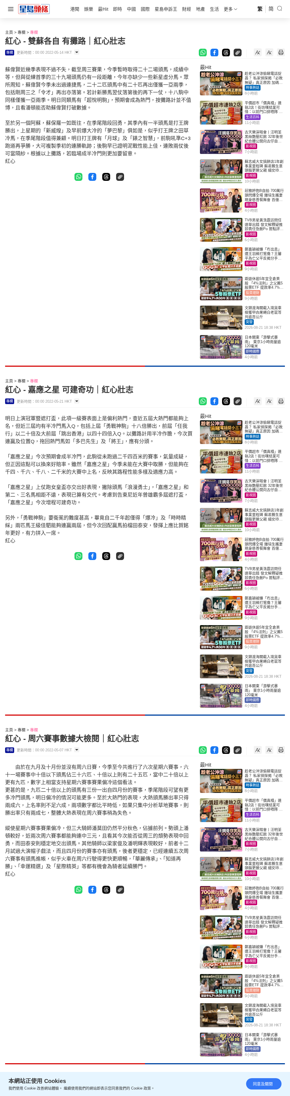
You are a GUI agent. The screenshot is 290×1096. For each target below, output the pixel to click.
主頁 (9, 32)
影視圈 (251, 146)
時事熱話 (252, 87)
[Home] (34, 9)
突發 (249, 322)
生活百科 (252, 117)
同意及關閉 (263, 1084)
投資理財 (252, 293)
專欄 (21, 32)
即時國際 (252, 351)
